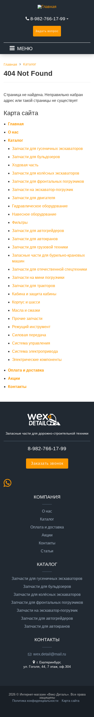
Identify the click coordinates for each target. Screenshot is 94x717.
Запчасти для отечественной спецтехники (49, 269)
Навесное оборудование (34, 214)
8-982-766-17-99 (47, 18)
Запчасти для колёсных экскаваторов (45, 173)
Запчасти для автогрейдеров (38, 231)
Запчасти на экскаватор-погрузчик (42, 190)
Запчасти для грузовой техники (40, 247)
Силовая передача (29, 335)
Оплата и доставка (26, 370)
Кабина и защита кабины (34, 294)
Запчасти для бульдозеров (36, 157)
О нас (13, 132)
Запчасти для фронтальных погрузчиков (48, 181)
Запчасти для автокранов (35, 239)
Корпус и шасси (26, 302)
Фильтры (20, 222)
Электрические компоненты (37, 360)
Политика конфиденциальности (35, 701)
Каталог (15, 140)
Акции (14, 378)
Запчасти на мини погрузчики (38, 277)
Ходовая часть (25, 165)
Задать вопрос (47, 31)
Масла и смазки (26, 310)
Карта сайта (70, 701)
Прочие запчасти (27, 318)
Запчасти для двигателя (33, 198)
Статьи (47, 551)
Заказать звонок (47, 463)
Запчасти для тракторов (33, 286)
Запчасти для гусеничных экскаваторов (47, 149)
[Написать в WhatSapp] (9, 485)
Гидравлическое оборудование (40, 206)
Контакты (17, 387)
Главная (16, 124)
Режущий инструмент (31, 327)
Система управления (31, 343)
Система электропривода (35, 351)
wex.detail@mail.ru (49, 654)
